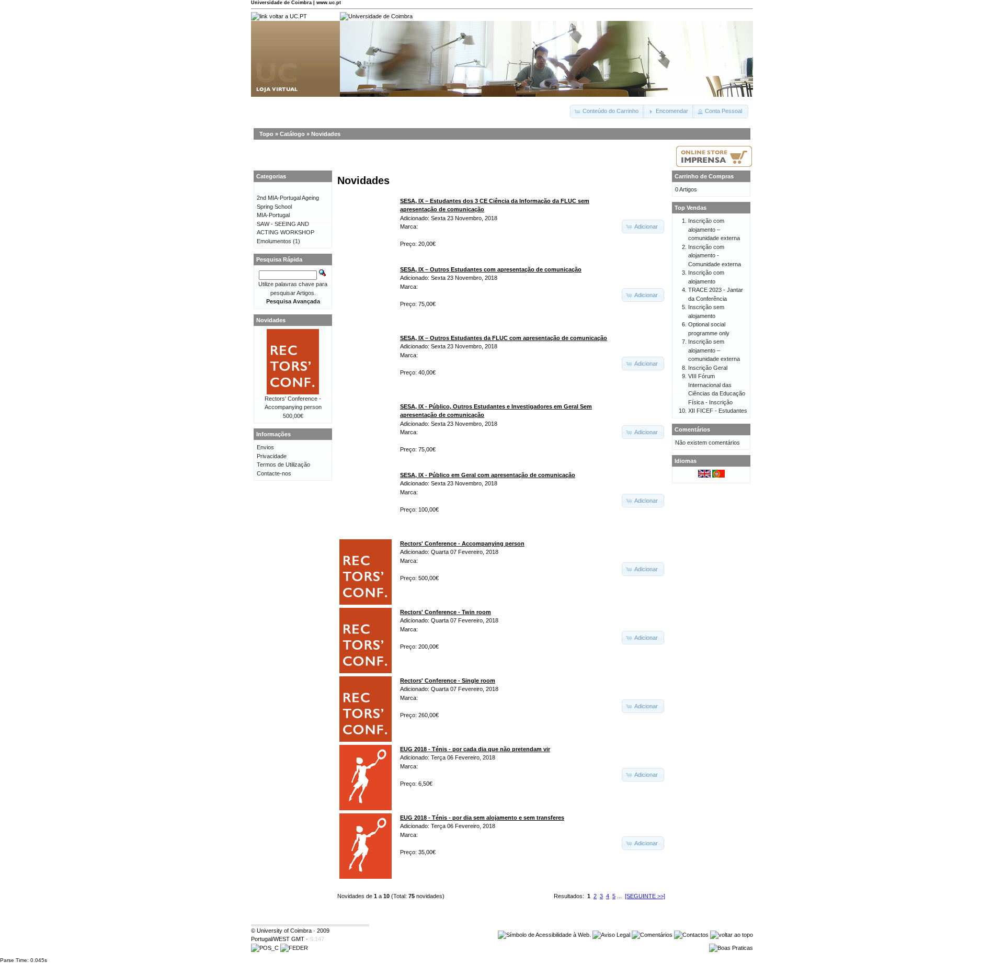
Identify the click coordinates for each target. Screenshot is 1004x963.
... (619, 896)
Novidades (325, 134)
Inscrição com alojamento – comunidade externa (714, 229)
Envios (265, 447)
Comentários (692, 429)
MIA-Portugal (273, 215)
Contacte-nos (274, 473)
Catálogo (292, 134)
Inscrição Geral (707, 368)
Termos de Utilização (283, 464)
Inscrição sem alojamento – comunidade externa (714, 350)
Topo (266, 134)
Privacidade (272, 456)
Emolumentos (274, 241)
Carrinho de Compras (704, 176)
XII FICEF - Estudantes (717, 410)
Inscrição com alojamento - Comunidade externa (714, 255)
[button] (607, 111)
